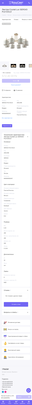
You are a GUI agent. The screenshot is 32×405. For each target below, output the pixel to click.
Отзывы (16, 19)
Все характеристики (7, 118)
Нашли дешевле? (16, 85)
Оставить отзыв (16, 304)
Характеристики (6, 19)
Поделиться (6, 125)
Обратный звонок (6, 387)
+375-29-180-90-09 (7, 381)
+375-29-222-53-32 (7, 385)
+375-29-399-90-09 (7, 383)
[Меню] (3, 3)
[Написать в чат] (28, 390)
